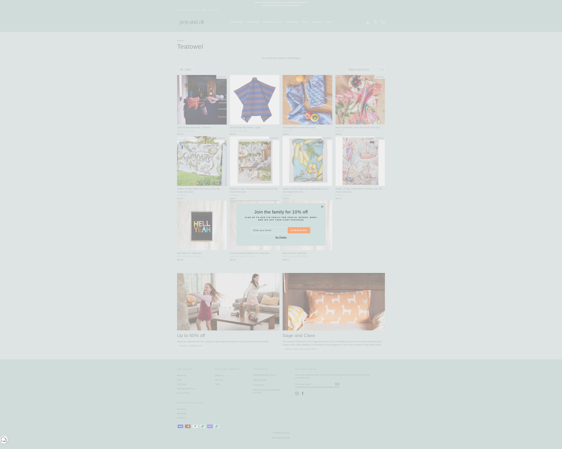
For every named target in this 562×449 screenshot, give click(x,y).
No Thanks (281, 237)
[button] (4, 440)
